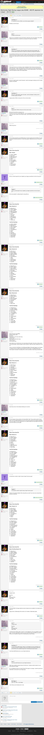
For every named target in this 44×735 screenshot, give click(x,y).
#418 (42, 643)
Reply (41, 44)
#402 (42, 187)
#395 (42, 78)
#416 (42, 606)
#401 (42, 174)
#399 (42, 136)
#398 (42, 123)
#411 (42, 474)
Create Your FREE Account (21, 7)
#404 (42, 245)
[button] (20, 2)
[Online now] (4, 37)
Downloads (24, 2)
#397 (42, 106)
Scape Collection (5, 713)
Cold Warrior (14, 19)
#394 (42, 65)
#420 (42, 678)
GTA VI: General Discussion (7, 716)
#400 (42, 148)
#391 (42, 17)
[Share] (40, 17)
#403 (42, 202)
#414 (42, 545)
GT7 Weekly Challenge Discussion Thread (10, 719)
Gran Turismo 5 (5, 708)
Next (20, 15)
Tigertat (13, 189)
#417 (42, 620)
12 (7, 15)
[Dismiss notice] (42, 6)
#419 (42, 659)
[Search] (42, 2)
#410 (42, 430)
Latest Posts (4, 705)
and (39, 182)
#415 (42, 591)
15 (12, 15)
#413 (42, 502)
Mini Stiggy (14, 681)
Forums (18, 2)
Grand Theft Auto (5, 718)
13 (9, 15)
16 (14, 15)
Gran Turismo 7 (5, 721)
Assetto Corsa (4, 711)
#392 (42, 31)
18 (17, 15)
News (14, 2)
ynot (2, 13)
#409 (42, 417)
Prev (2, 15)
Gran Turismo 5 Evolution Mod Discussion (10, 706)
